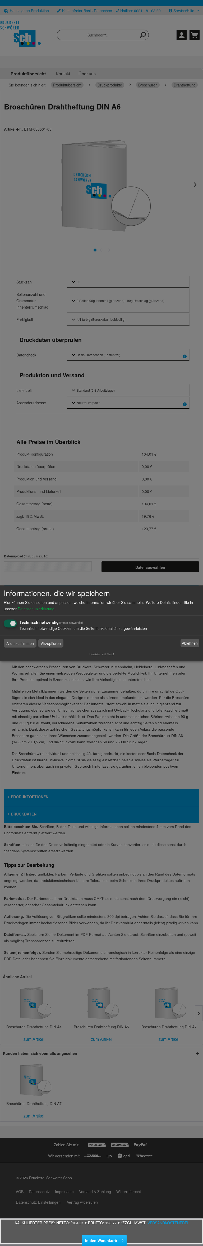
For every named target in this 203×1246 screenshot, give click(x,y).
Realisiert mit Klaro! (101, 654)
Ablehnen (190, 643)
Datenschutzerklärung (36, 608)
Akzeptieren (51, 643)
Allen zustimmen (20, 643)
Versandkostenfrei (167, 1222)
